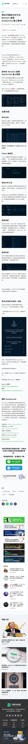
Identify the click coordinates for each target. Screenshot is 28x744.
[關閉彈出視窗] (26, 728)
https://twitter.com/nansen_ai (12, 390)
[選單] (25, 3)
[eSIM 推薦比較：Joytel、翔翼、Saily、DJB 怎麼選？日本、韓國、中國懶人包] (6, 604)
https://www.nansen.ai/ (10, 386)
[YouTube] (15, 715)
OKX (23, 727)
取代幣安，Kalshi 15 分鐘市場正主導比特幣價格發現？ (17, 577)
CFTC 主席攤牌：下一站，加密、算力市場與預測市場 (17, 585)
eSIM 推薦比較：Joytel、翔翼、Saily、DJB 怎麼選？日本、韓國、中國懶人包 (17, 604)
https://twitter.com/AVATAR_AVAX (12, 441)
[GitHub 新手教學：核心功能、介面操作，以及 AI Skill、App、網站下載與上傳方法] (6, 593)
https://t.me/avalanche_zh (10, 433)
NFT (4, 494)
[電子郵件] (3, 503)
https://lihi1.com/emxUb (10, 428)
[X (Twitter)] (10, 715)
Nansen (21, 491)
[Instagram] (18, 715)
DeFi (14, 491)
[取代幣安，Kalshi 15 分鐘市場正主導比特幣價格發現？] (6, 578)
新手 (14, 723)
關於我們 (5, 723)
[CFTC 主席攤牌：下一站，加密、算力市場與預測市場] (6, 586)
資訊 (3, 12)
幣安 (23, 723)
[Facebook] (11, 503)
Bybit (22, 725)
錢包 (14, 725)
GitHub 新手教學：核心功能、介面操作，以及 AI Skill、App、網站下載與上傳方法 (17, 594)
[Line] (7, 503)
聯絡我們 (5, 725)
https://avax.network (15, 424)
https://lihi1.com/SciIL (9, 437)
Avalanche (6, 491)
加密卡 (14, 727)
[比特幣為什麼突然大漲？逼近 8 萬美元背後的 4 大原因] (6, 570)
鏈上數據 (11, 494)
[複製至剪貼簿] (15, 503)
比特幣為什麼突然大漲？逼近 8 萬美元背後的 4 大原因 (17, 569)
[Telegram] (12, 715)
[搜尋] (23, 3)
